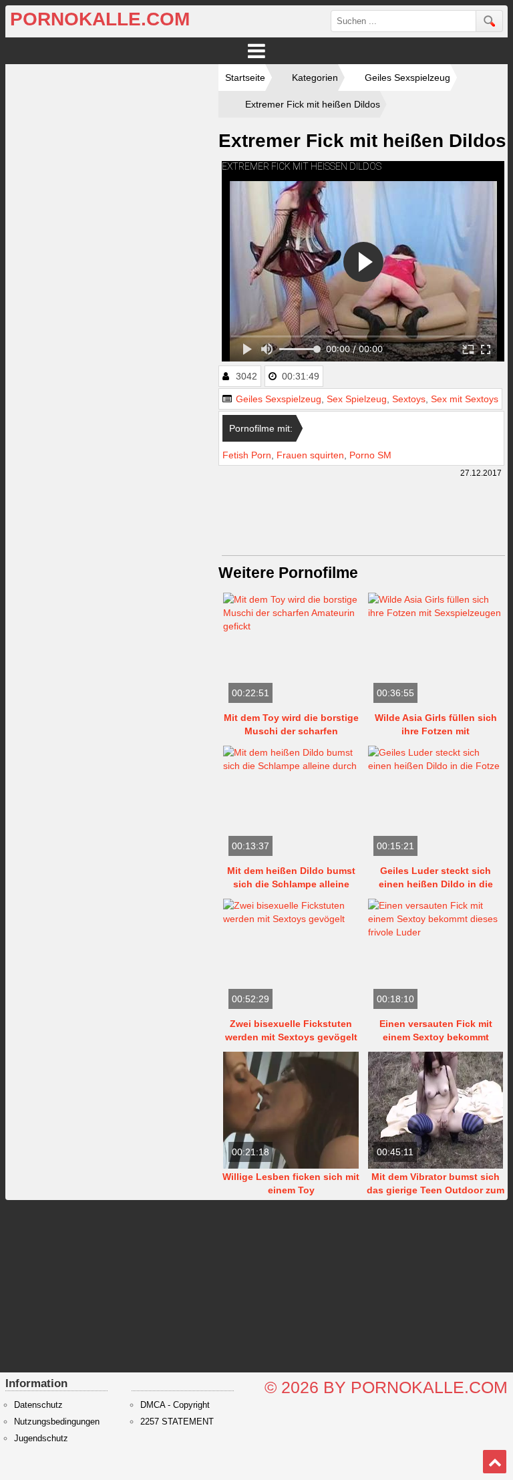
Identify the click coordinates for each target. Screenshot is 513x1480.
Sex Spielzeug (357, 399)
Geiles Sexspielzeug (278, 399)
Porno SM (370, 455)
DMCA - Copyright (175, 1405)
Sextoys (408, 399)
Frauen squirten (310, 455)
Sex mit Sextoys (464, 399)
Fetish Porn (246, 455)
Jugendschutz (41, 1438)
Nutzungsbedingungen (57, 1422)
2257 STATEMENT (177, 1422)
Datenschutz (38, 1405)
